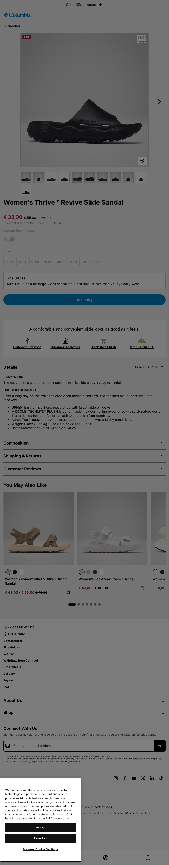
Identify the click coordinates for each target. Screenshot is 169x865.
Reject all (40, 838)
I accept (40, 827)
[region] (40, 820)
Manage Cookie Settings (40, 849)
